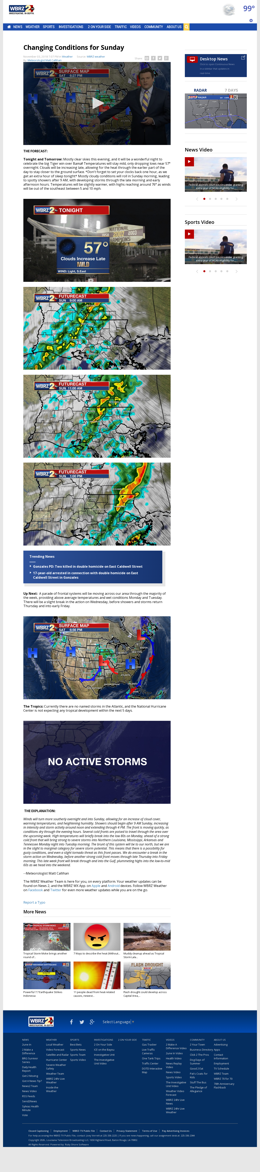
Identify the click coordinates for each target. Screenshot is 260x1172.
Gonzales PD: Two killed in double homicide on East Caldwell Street (88, 566)
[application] (97, 103)
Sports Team (78, 1055)
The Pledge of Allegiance (198, 1089)
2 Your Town (197, 1044)
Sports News (78, 1049)
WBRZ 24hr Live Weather (55, 1080)
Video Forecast (55, 1049)
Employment (221, 1063)
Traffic (121, 27)
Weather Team (55, 1073)
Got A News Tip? (32, 1081)
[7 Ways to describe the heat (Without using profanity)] (97, 937)
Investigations (71, 27)
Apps (217, 1049)
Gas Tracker (149, 1044)
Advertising (221, 1044)
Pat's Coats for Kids (199, 1075)
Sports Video (78, 1060)
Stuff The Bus (198, 1082)
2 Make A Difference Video (176, 1046)
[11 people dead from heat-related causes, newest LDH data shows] (97, 975)
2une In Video (174, 1053)
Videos (135, 27)
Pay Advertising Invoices (175, 1130)
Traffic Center (150, 1063)
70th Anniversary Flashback (224, 1085)
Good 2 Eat (196, 1068)
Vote (25, 1115)
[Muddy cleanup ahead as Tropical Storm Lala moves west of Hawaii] (147, 937)
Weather (32, 27)
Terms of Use (149, 1130)
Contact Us (106, 1130)
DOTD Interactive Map (152, 1070)
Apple (96, 885)
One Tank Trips (151, 1058)
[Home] (21, 11)
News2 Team (30, 1086)
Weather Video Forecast (175, 1093)
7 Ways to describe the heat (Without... (97, 953)
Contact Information (221, 1056)
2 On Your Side (99, 27)
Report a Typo (34, 902)
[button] (97, 103)
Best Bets (76, 1044)
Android (114, 885)
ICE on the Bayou (104, 1049)
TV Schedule (221, 1068)
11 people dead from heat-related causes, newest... (94, 994)
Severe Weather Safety (56, 1066)
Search (186, 27)
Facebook (35, 890)
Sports (49, 27)
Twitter (55, 890)
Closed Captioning (38, 1130)
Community (153, 27)
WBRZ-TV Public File (84, 1130)
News (17, 27)
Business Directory (201, 1049)
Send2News (29, 1101)
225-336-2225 (110, 1135)
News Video (29, 1091)
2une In (26, 1044)
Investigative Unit (104, 1055)
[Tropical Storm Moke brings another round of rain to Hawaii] (46, 937)
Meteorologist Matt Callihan (45, 60)
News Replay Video (174, 1065)
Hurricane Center (56, 1060)
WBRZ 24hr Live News (175, 1101)
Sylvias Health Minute (30, 1108)
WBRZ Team (221, 1073)
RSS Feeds (28, 1096)
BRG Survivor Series (30, 1060)
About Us (174, 27)
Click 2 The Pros (199, 1055)
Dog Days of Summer (197, 1061)
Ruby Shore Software (77, 1144)
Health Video (174, 1058)
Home (9, 27)
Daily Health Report (29, 1069)
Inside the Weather (52, 1089)
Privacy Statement (127, 1130)
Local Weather (54, 1044)
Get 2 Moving (30, 1076)
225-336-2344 (188, 1135)
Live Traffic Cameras (148, 1051)
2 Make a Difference (28, 1051)
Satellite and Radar (57, 1055)
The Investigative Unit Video (104, 1061)
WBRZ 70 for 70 (223, 1079)
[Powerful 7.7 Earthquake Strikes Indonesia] (46, 975)
